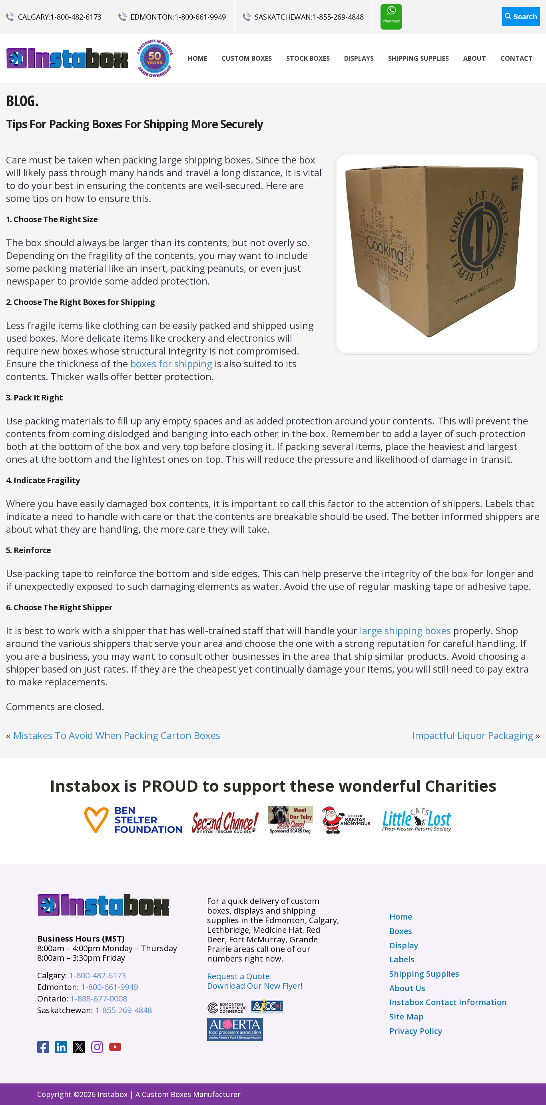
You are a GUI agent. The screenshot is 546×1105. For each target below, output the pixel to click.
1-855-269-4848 (338, 17)
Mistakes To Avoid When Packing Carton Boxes (116, 735)
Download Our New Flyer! (255, 985)
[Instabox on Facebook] (43, 1048)
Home (197, 58)
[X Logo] (79, 1048)
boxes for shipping (171, 363)
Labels (401, 959)
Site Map (406, 1016)
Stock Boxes (308, 58)
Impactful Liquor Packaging (472, 735)
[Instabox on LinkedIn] (61, 1048)
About (474, 58)
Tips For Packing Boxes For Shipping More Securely (134, 123)
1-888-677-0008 (98, 998)
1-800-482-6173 (76, 17)
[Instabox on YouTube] (115, 1048)
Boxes (400, 931)
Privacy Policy (415, 1031)
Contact (516, 58)
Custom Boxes (246, 58)
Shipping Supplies (418, 58)
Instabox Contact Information (448, 1002)
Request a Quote (238, 976)
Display (403, 945)
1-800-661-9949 (200, 17)
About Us (407, 988)
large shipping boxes (405, 630)
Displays (359, 58)
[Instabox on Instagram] (97, 1048)
